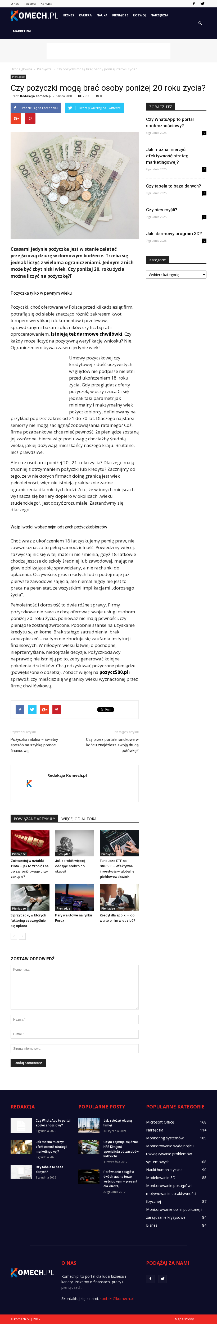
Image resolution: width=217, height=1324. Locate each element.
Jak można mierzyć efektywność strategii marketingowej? (168, 156)
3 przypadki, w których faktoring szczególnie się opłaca (28, 920)
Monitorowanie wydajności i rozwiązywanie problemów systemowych (170, 1153)
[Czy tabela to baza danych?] (21, 1172)
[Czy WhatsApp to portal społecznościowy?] (21, 1125)
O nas (15, 4)
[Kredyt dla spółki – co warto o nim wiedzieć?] (119, 897)
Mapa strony (184, 1319)
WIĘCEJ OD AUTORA (79, 818)
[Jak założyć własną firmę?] (89, 1125)
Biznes (68, 15)
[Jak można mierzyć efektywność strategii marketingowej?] (21, 1147)
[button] (200, 23)
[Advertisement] (108, 51)
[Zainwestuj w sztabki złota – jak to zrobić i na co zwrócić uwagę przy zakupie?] (30, 843)
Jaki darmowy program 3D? (174, 233)
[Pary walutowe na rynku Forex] (74, 897)
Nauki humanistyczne (164, 1169)
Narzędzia (159, 15)
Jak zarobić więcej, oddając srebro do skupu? (70, 866)
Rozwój (139, 15)
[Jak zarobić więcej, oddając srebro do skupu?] (74, 843)
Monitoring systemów (165, 1137)
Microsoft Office (160, 1122)
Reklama (30, 4)
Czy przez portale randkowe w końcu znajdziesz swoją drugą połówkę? (112, 745)
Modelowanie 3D (160, 1177)
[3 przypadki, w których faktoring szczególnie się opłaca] (30, 897)
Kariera (85, 15)
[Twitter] (202, 3)
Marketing (22, 31)
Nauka (102, 15)
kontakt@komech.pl (117, 1298)
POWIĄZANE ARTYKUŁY (34, 818)
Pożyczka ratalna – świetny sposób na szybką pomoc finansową (34, 745)
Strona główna (21, 69)
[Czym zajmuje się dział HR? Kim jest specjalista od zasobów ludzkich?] (89, 1147)
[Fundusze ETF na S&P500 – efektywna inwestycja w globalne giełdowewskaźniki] (119, 843)
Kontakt (46, 4)
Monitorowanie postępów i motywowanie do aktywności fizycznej (171, 1193)
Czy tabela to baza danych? (173, 186)
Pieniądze (120, 15)
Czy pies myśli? (161, 209)
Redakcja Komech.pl (36, 96)
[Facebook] (194, 3)
